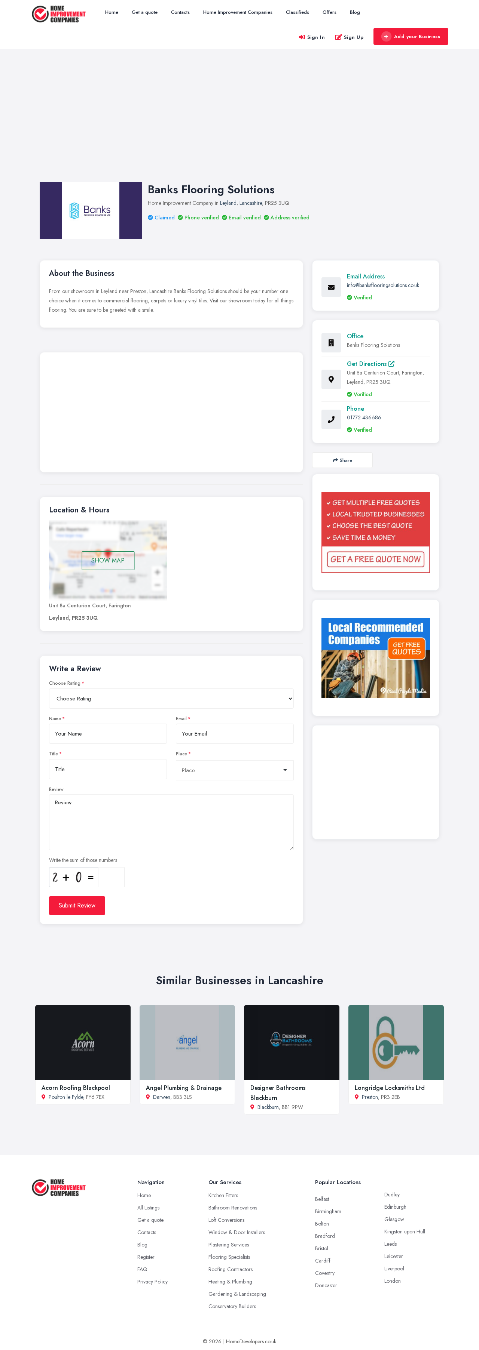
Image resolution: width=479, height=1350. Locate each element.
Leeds (390, 1244)
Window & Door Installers (236, 1232)
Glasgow (394, 1219)
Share (346, 460)
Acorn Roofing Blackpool (76, 1088)
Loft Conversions (226, 1220)
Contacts (180, 12)
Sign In (316, 37)
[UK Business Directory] (375, 658)
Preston (370, 1097)
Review (56, 789)
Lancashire (251, 203)
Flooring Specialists (229, 1257)
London (392, 1281)
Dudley (392, 1194)
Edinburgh (395, 1207)
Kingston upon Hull (404, 1231)
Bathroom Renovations (232, 1207)
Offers (329, 12)
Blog (355, 12)
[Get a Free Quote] (375, 532)
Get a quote (145, 12)
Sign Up (354, 37)
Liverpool (394, 1268)
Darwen (161, 1097)
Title (53, 753)
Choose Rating (64, 683)
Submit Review (77, 905)
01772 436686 (364, 417)
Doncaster (326, 1285)
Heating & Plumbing (230, 1281)
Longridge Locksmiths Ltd (390, 1088)
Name (55, 718)
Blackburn (268, 1107)
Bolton (322, 1223)
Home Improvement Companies (237, 12)
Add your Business (417, 36)
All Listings (148, 1207)
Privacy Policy (152, 1281)
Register (146, 1257)
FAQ (142, 1269)
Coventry (325, 1273)
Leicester (393, 1256)
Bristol (321, 1248)
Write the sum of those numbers (83, 860)
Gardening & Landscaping (237, 1294)
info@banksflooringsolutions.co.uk (383, 285)
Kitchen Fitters (223, 1195)
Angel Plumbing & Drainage (184, 1088)
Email (181, 718)
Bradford (325, 1236)
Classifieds (297, 12)
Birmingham (328, 1211)
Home (111, 12)
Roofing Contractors (230, 1269)
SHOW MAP (108, 560)
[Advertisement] (239, 123)
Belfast (322, 1199)
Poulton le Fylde (66, 1097)
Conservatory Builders (232, 1306)
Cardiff (322, 1260)
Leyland (228, 203)
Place (181, 753)
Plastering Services (228, 1244)
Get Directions (367, 364)
